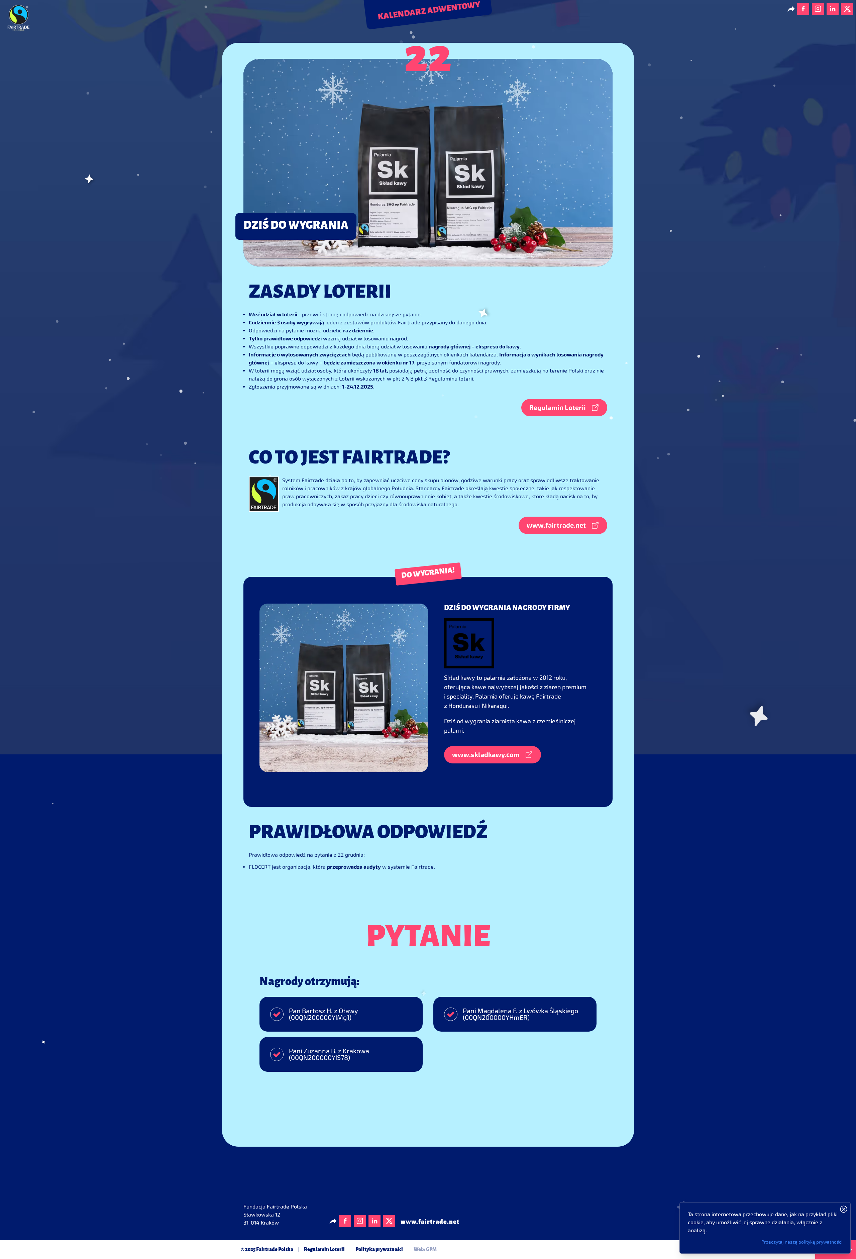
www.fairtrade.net (430, 1222)
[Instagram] (818, 9)
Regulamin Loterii (324, 1249)
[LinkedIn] (833, 9)
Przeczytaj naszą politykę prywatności (801, 1242)
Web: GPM (425, 1249)
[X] (847, 9)
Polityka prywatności (379, 1249)
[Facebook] (803, 9)
